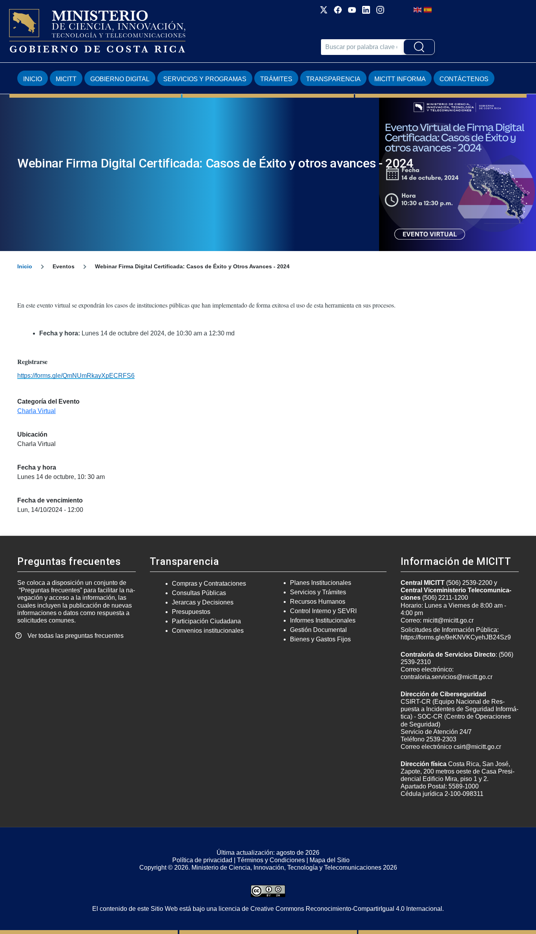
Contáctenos (464, 79)
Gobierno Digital (119, 79)
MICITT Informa (400, 79)
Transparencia (333, 79)
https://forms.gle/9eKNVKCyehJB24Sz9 (456, 637)
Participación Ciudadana (206, 621)
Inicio (32, 79)
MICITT (66, 79)
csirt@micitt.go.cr (477, 746)
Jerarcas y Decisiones (202, 602)
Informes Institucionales (323, 620)
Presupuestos (191, 611)
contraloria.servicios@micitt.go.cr (446, 677)
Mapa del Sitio (330, 860)
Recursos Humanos (317, 601)
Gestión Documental (318, 629)
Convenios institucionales (208, 630)
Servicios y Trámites (318, 592)
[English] (418, 9)
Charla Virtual (36, 411)
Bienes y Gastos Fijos (320, 639)
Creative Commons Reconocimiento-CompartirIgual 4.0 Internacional (346, 908)
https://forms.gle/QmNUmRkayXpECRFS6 (76, 375)
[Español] (428, 9)
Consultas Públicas (199, 593)
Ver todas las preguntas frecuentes (75, 635)
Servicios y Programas (204, 79)
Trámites (276, 79)
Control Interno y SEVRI (323, 611)
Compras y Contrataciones (209, 583)
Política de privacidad (202, 860)
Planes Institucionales (320, 582)
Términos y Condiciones (271, 860)
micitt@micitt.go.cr (448, 620)
